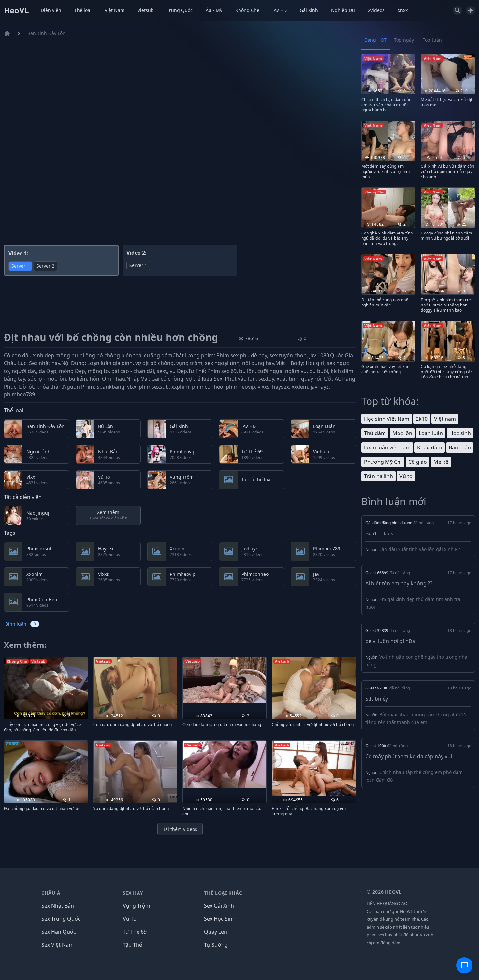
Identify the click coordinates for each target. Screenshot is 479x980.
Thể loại (83, 10)
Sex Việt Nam (57, 944)
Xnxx (403, 10)
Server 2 (45, 266)
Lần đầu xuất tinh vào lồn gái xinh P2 (419, 549)
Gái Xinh (309, 10)
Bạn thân (460, 447)
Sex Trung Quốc (60, 918)
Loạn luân (431, 433)
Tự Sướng (216, 944)
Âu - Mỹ (214, 10)
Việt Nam (114, 10)
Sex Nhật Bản (57, 905)
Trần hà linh (378, 476)
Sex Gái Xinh (219, 905)
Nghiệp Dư (343, 10)
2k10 (422, 418)
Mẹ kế (440, 461)
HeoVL (16, 10)
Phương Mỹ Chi (383, 461)
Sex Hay (133, 893)
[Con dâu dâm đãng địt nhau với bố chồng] (224, 680)
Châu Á (51, 893)
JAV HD (279, 10)
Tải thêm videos (180, 829)
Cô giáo (417, 461)
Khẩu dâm (429, 447)
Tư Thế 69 (135, 931)
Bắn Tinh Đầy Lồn (46, 33)
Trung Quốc (180, 10)
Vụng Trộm (136, 905)
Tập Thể (132, 944)
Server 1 (20, 266)
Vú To (130, 918)
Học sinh (460, 433)
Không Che (247, 10)
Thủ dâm (375, 433)
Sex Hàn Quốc (58, 931)
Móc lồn (402, 433)
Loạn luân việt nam (387, 447)
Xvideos (376, 10)
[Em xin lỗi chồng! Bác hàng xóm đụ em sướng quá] (314, 768)
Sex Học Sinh (220, 918)
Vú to (406, 476)
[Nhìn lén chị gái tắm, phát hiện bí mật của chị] (224, 764)
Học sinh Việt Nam (386, 418)
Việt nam (445, 418)
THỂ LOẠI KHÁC (223, 893)
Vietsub (146, 10)
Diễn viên (51, 10)
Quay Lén (215, 931)
